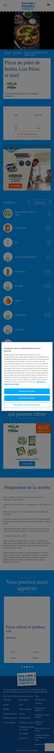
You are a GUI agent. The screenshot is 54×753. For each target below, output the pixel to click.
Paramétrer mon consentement (27, 405)
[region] (27, 376)
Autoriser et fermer (27, 398)
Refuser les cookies (27, 391)
